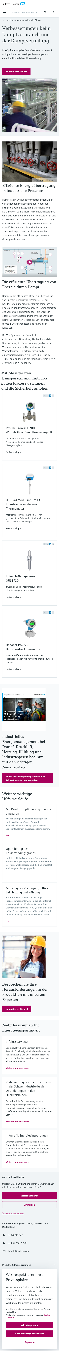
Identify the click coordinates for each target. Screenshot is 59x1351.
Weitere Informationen (13, 1213)
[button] (16, 71)
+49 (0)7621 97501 (18, 1243)
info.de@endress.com (18, 1251)
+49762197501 (15, 1234)
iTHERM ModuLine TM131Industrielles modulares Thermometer (24, 504)
